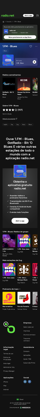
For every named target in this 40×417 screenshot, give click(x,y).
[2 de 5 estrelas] (6, 109)
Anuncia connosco (29, 335)
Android (6, 389)
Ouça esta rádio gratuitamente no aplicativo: (19, 27)
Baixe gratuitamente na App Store (20, 37)
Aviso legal (6, 363)
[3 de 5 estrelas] (9, 109)
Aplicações (26, 355)
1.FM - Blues (20, 63)
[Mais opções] (36, 46)
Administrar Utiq (8, 367)
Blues (5, 51)
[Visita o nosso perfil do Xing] (29, 382)
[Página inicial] (3, 21)
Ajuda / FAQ (27, 359)
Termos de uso (8, 353)
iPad (4, 386)
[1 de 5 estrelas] (3, 109)
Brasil (21, 399)
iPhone (5, 382)
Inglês (5, 124)
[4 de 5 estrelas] (12, 109)
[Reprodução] (34, 62)
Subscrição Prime (29, 363)
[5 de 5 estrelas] (15, 109)
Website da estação (9, 119)
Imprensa (26, 331)
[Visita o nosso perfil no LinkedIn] (25, 382)
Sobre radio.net (28, 327)
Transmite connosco (26, 340)
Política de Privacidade (7, 358)
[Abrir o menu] (37, 15)
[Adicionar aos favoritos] (30, 46)
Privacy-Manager (9, 371)
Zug (12, 124)
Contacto (26, 351)
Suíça (23, 124)
